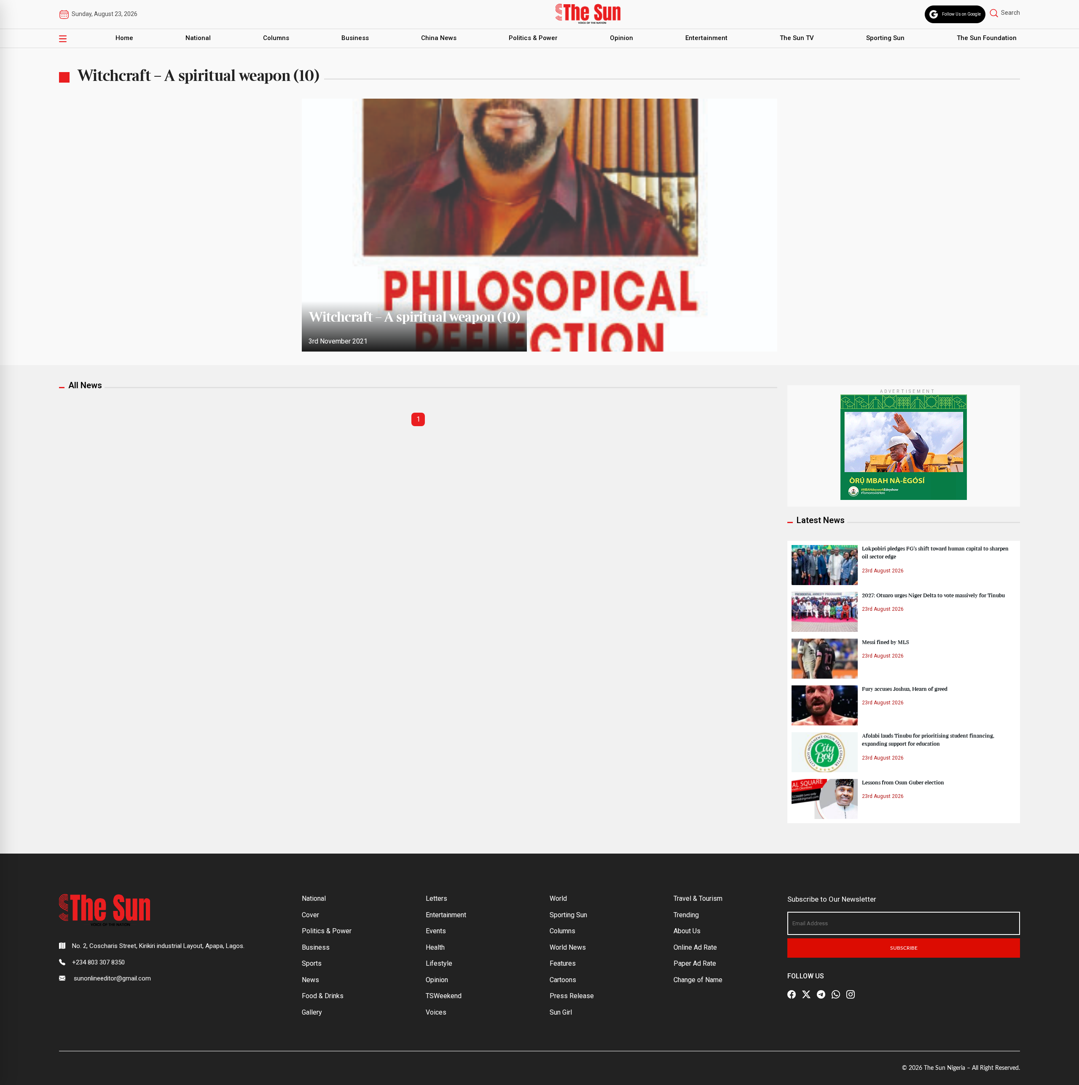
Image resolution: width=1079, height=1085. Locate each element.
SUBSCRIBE (904, 948)
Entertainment (706, 38)
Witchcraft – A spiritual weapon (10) (414, 318)
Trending (686, 915)
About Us (687, 931)
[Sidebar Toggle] (63, 38)
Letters (436, 898)
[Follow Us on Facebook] (791, 994)
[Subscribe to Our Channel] (821, 994)
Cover (310, 915)
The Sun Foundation (987, 38)
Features (563, 963)
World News (568, 947)
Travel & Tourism (698, 898)
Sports (312, 963)
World (558, 898)
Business (355, 38)
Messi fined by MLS (885, 642)
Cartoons (563, 980)
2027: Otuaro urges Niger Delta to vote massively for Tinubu (933, 595)
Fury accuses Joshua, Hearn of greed (904, 689)
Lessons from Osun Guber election (903, 782)
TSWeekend (444, 996)
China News (438, 38)
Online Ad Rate (695, 947)
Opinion (621, 38)
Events (436, 931)
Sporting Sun (885, 38)
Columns (276, 38)
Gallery (312, 1012)
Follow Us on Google (961, 14)
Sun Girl (561, 1012)
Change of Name (698, 980)
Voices (436, 1012)
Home (124, 38)
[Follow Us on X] (806, 994)
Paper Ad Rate (695, 963)
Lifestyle (439, 963)
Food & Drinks (323, 996)
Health (435, 947)
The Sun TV (797, 38)
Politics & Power (533, 38)
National (198, 38)
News (310, 980)
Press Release (572, 996)
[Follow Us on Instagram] (850, 994)
